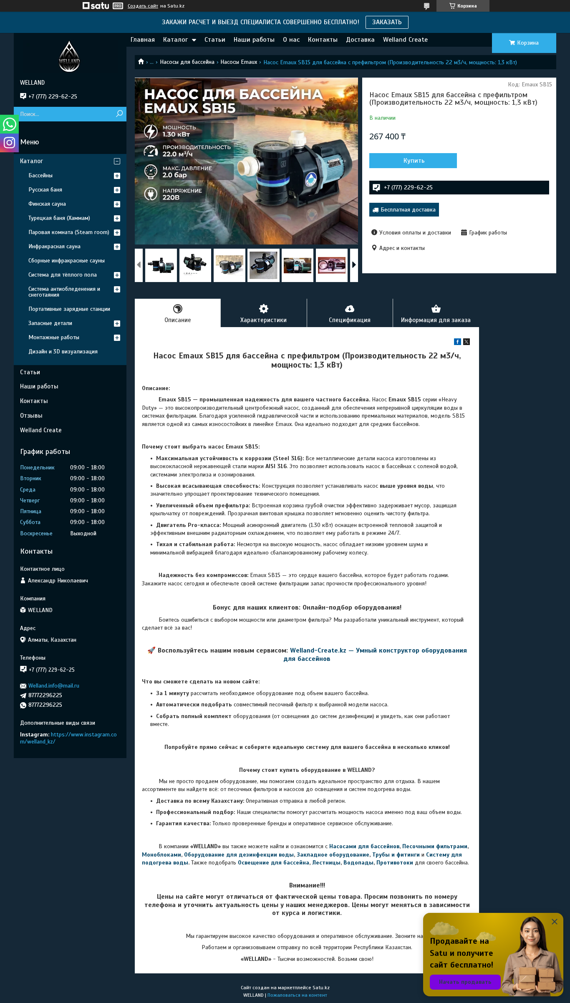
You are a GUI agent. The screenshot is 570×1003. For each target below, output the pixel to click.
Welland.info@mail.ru (53, 685)
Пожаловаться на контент (297, 995)
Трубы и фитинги (396, 854)
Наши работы (254, 39)
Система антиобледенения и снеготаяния (64, 291)
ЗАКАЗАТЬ (387, 22)
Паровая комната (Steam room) (68, 232)
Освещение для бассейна (273, 862)
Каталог (175, 39)
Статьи (214, 39)
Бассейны (40, 175)
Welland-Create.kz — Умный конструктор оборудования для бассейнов (375, 654)
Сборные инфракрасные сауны (66, 260)
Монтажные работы (53, 337)
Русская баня (45, 189)
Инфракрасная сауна (54, 246)
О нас (291, 39)
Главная (143, 39)
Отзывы (31, 415)
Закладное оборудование (333, 854)
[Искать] (119, 114)
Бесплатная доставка (408, 209)
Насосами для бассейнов (364, 846)
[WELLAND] (70, 56)
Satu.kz (321, 987)
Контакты (323, 39)
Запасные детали (50, 323)
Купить (414, 160)
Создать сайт (143, 6)
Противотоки (394, 862)
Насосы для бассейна (187, 62)
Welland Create (405, 39)
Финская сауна (47, 203)
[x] (466, 343)
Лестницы (326, 862)
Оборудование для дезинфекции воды (239, 854)
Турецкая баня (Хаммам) (59, 218)
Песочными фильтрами (434, 846)
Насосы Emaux (238, 62)
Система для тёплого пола (62, 274)
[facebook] (457, 343)
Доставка (360, 39)
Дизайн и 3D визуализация (63, 351)
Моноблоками (161, 854)
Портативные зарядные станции (69, 308)
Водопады (358, 862)
